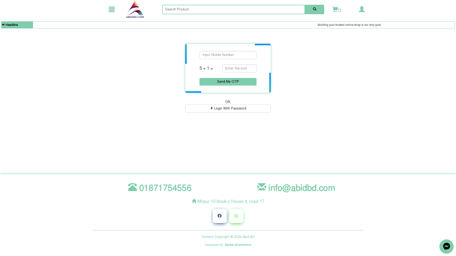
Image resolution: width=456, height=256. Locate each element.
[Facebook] (220, 216)
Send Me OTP (228, 82)
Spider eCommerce (238, 245)
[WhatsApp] (236, 216)
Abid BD (248, 237)
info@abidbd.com (300, 188)
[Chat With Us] (446, 246)
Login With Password (229, 108)
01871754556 (164, 188)
